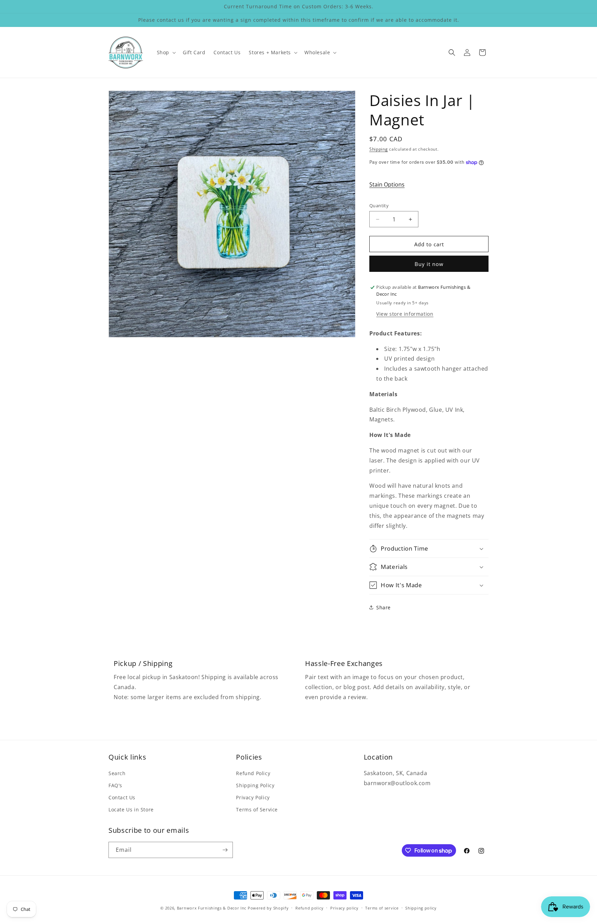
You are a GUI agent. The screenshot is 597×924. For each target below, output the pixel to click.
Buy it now (429, 263)
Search (117, 773)
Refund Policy (253, 773)
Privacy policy (344, 908)
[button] (166, 52)
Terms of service (381, 908)
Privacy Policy (252, 797)
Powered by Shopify (268, 908)
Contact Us (121, 797)
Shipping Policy (255, 785)
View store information (404, 314)
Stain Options (387, 184)
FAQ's (115, 785)
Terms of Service (257, 809)
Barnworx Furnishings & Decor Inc (211, 908)
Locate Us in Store (131, 809)
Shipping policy (421, 908)
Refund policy (309, 908)
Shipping (378, 149)
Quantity (379, 205)
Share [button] (383, 607)
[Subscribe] (225, 850)
